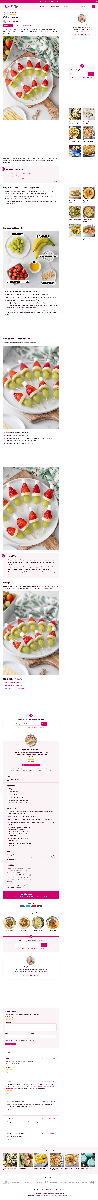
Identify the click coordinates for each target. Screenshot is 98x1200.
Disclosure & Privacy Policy (51, 1195)
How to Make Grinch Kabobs (17, 179)
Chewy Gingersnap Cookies (13, 685)
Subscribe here (54, 1)
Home (4, 12)
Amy (49, 770)
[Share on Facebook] (22, 906)
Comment (8, 1022)
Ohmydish (8, 1081)
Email (33, 1033)
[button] (10, 14)
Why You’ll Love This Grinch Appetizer (20, 173)
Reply (8, 1072)
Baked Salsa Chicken (89, 158)
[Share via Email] (39, 906)
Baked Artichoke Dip (38, 930)
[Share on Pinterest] (33, 906)
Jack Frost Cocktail (86, 1168)
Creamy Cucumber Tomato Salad (88, 122)
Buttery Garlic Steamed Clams (73, 122)
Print (25, 765)
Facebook (34, 727)
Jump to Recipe (8, 25)
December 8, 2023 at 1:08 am (49, 1058)
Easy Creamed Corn (39, 1168)
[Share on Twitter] (28, 906)
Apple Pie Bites (23, 1168)
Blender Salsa (52, 930)
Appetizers (14, 12)
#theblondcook (44, 896)
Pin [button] (32, 765)
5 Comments (6, 14)
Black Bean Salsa (74, 158)
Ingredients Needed (15, 176)
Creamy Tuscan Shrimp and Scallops (88, 140)
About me (44, 971)
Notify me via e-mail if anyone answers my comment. (21, 1040)
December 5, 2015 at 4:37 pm (49, 1118)
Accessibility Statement (65, 1195)
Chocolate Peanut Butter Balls (14, 688)
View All (55, 181)
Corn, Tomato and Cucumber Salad (74, 140)
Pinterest (27, 727)
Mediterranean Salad (75, 219)
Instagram (42, 727)
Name (7, 1033)
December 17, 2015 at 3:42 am (49, 1081)
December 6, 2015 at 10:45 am (49, 1133)
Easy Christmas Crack (12, 683)
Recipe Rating (9, 1017)
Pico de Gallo (24, 930)
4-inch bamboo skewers (22, 310)
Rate (37, 765)
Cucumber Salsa (9, 930)
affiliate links (28, 25)
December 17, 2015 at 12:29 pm (48, 1101)
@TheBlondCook (29, 896)
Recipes (9, 12)
